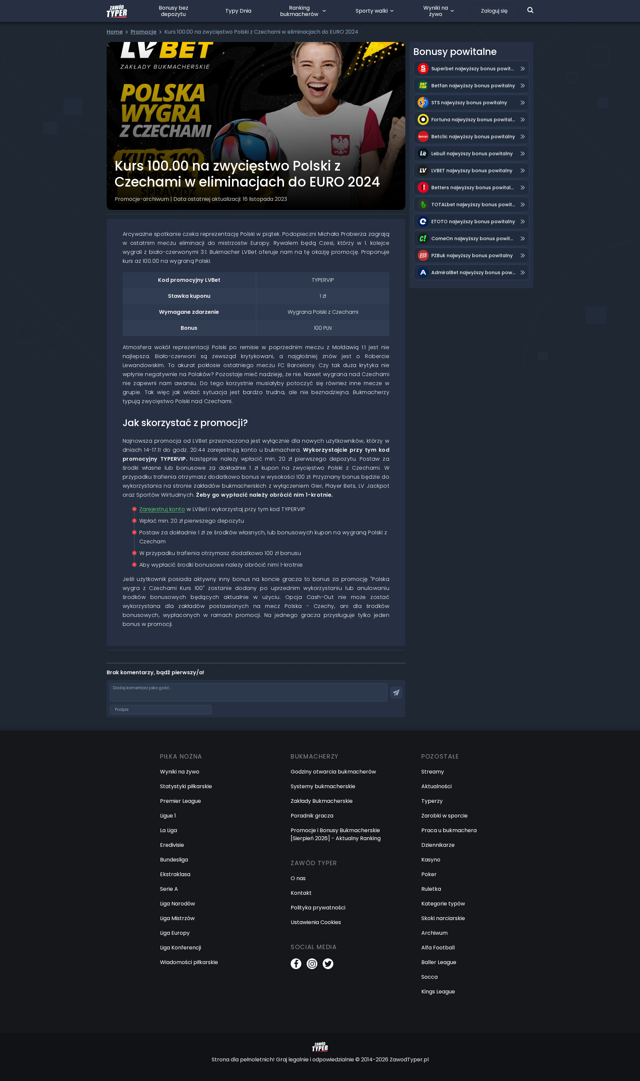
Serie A (169, 889)
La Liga (168, 830)
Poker (429, 874)
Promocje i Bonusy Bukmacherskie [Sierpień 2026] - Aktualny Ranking (336, 834)
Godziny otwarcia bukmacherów (333, 772)
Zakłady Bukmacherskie (322, 801)
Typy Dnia (238, 11)
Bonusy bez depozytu (173, 11)
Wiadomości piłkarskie (189, 962)
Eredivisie (172, 845)
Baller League (438, 962)
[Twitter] (328, 963)
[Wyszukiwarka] (530, 10)
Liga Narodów (177, 903)
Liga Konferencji (180, 947)
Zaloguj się (494, 11)
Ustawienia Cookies (316, 922)
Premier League (180, 801)
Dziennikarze (438, 845)
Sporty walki (372, 11)
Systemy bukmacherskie (323, 786)
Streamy (432, 772)
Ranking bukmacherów (299, 11)
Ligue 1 (168, 815)
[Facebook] (296, 963)
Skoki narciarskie (443, 918)
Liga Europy (175, 933)
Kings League (438, 991)
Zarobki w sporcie (444, 815)
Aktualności (436, 786)
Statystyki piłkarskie (186, 786)
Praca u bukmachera (449, 830)
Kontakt (301, 893)
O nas (298, 878)
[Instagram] (312, 963)
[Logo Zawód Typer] (117, 11)
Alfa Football (438, 947)
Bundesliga (174, 859)
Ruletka (431, 889)
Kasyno (430, 859)
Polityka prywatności (318, 907)
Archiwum (434, 933)
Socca (429, 977)
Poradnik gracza (312, 815)
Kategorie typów (443, 903)
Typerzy (432, 801)
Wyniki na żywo (435, 11)
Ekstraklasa (175, 874)
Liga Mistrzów (177, 918)
